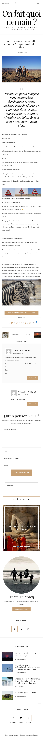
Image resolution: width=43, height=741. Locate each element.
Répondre (32, 377)
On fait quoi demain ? (21, 17)
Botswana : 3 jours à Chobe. (26, 692)
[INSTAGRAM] (29, 718)
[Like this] (35, 323)
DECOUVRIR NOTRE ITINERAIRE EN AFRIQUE (21, 312)
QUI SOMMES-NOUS (21, 609)
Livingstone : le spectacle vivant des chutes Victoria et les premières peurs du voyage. (27, 681)
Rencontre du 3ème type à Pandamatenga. (25, 654)
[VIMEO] (21, 718)
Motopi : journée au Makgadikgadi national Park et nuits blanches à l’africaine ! (27, 667)
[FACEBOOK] (13, 718)
